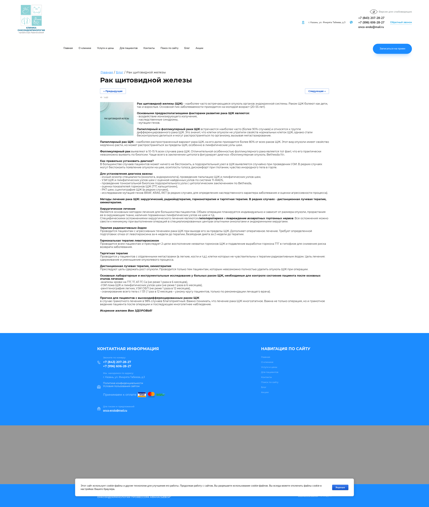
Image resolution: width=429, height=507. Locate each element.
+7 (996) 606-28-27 (117, 366)
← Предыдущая (112, 91)
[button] (401, 22)
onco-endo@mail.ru (371, 27)
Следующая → (317, 91)
